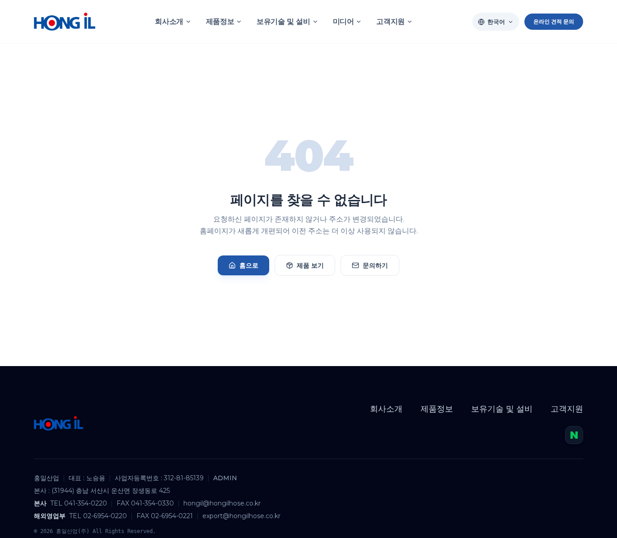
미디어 (343, 21)
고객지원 (390, 21)
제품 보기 (310, 265)
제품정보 (220, 21)
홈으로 (248, 265)
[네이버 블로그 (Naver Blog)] (574, 435)
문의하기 (375, 265)
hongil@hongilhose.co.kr (222, 503)
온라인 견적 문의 (553, 21)
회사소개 (169, 21)
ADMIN (225, 478)
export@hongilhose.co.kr (241, 516)
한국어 (496, 21)
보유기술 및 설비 (283, 21)
